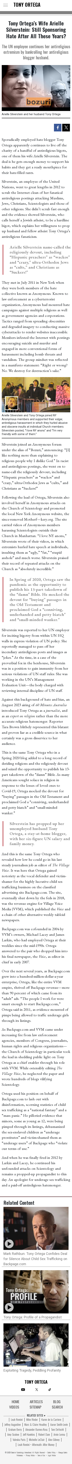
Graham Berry (15, 1429)
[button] (5, 5)
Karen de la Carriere (51, 1419)
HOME (15, 1402)
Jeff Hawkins (29, 1434)
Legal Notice (52, 1455)
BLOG (56, 1402)
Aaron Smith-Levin (59, 1424)
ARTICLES (36, 1402)
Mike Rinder (32, 1419)
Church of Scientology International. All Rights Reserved (28, 1453)
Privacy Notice (30, 1455)
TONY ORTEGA (27, 5)
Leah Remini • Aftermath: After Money (36, 1444)
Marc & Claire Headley (35, 1424)
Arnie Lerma (59, 1434)
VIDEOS (14, 1407)
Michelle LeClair (37, 1439)
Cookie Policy (51, 1453)
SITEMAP (35, 1407)
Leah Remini (17, 1419)
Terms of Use (41, 1455)
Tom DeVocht (57, 1429)
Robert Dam (44, 1434)
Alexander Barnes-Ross (36, 1429)
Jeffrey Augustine (12, 1424)
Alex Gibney (54, 1439)
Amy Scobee (13, 1434)
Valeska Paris (19, 1439)
